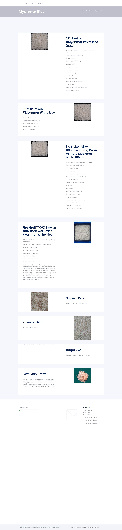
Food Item (89, 11)
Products (90, 527)
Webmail (96, 527)
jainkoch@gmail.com (91, 417)
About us (78, 527)
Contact (84, 527)
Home (81, 11)
